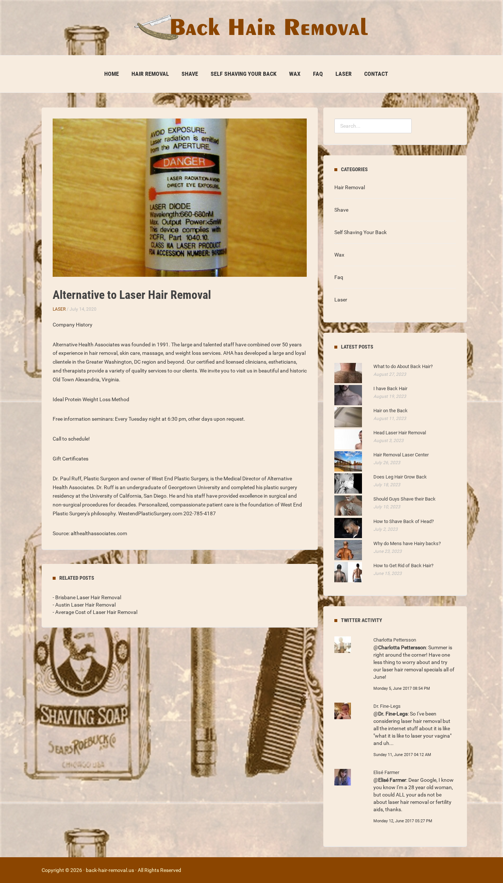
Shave (190, 73)
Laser (343, 73)
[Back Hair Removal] (251, 27)
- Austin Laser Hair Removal (84, 605)
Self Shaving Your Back (244, 73)
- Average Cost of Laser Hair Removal (95, 612)
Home (111, 73)
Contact (376, 73)
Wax (294, 73)
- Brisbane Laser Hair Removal (87, 597)
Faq (318, 73)
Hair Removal (150, 73)
